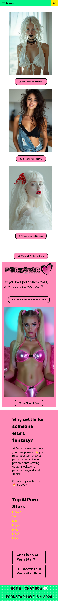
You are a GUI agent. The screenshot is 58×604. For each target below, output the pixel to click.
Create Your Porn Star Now (29, 571)
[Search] (54, 3)
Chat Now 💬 (36, 588)
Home (16, 588)
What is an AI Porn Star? (27, 557)
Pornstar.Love (20, 597)
